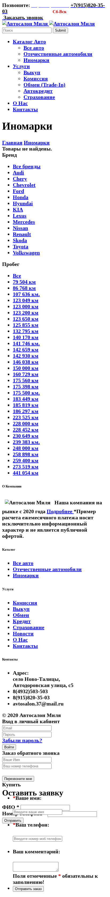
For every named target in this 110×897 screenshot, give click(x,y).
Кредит (22, 621)
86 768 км (24, 288)
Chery (20, 179)
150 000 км (25, 368)
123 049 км (25, 300)
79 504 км (24, 282)
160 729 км (25, 374)
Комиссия (35, 78)
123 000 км (25, 306)
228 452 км (25, 430)
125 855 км (25, 325)
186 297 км (25, 411)
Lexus (19, 216)
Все (17, 276)
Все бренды (27, 166)
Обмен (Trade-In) (44, 85)
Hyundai (23, 203)
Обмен (21, 615)
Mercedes (24, 222)
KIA (18, 209)
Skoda (20, 240)
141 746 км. (26, 343)
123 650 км (25, 319)
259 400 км (25, 460)
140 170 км (25, 337)
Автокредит (38, 91)
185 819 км (25, 405)
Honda (20, 197)
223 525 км (25, 417)
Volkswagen (26, 253)
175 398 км (25, 386)
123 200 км (25, 313)
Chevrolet (24, 185)
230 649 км (25, 436)
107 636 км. (26, 294)
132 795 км (25, 331)
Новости (23, 633)
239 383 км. (26, 442)
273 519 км (25, 467)
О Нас (20, 640)
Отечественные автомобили (57, 54)
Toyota (20, 246)
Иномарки (36, 60)
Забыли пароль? (22, 740)
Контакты (25, 646)
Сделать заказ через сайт (32, 772)
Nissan (20, 228)
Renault (22, 234)
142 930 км (25, 356)
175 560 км (25, 380)
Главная (12, 142)
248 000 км (25, 448)
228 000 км (25, 423)
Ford (18, 191)
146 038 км (25, 362)
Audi (18, 172)
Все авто (33, 48)
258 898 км (25, 454)
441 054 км (25, 473)
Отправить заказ (28, 889)
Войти (9, 747)
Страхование (39, 97)
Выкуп (31, 72)
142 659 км (25, 349)
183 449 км (25, 399)
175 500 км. (26, 393)
